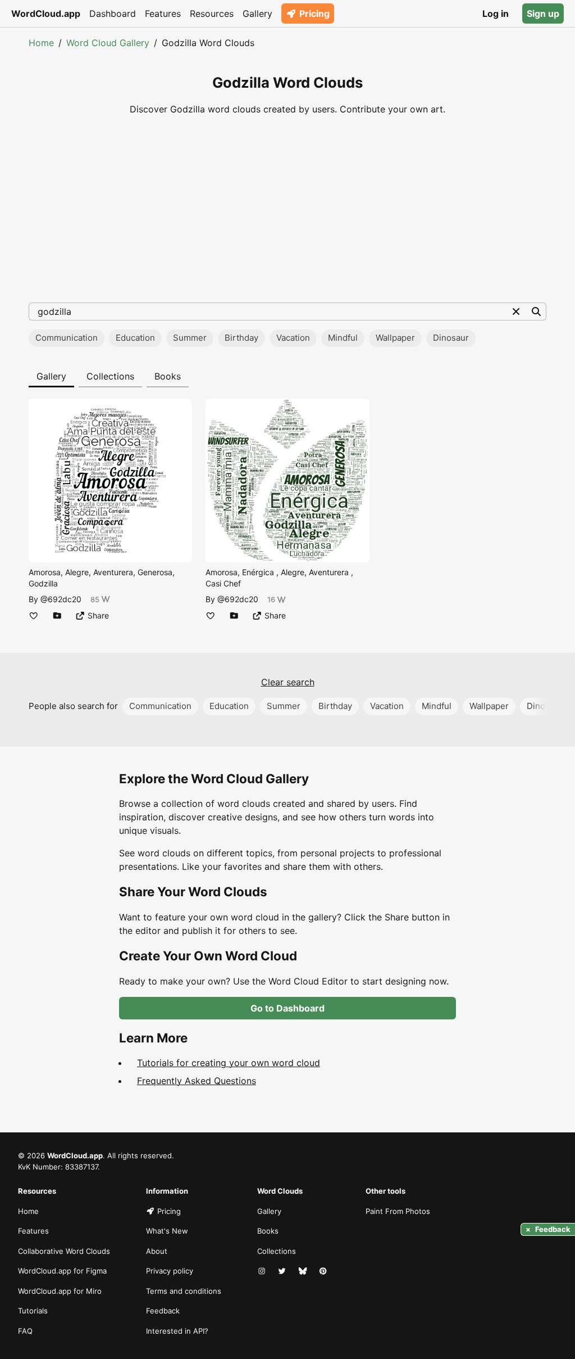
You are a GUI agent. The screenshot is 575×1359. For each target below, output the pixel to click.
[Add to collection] (57, 615)
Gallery (257, 13)
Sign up (543, 13)
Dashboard (112, 13)
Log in (495, 13)
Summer (190, 337)
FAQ (25, 1330)
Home (41, 42)
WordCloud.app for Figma (62, 1270)
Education (135, 337)
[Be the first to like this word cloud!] (33, 615)
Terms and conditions (183, 1290)
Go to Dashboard (287, 1008)
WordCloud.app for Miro (60, 1290)
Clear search (287, 682)
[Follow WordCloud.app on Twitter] (283, 1271)
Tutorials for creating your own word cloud (228, 1062)
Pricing (314, 13)
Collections (110, 376)
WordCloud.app (45, 13)
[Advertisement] (287, 209)
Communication (66, 337)
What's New (167, 1230)
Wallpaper (395, 337)
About (156, 1251)
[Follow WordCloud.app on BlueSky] (303, 1271)
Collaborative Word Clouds (64, 1251)
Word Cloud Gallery (107, 42)
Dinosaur (451, 337)
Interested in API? (177, 1330)
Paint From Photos (398, 1211)
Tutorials (33, 1310)
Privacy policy (169, 1270)
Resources (212, 13)
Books (167, 376)
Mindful (343, 337)
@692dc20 (60, 599)
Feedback (163, 1310)
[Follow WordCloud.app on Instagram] (262, 1271)
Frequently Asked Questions (196, 1080)
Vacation (293, 337)
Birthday (241, 337)
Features (163, 13)
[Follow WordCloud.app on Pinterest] (324, 1271)
